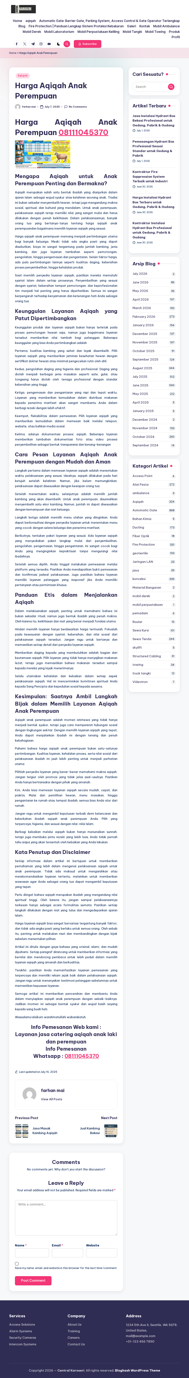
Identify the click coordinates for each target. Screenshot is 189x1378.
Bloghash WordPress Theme (137, 1370)
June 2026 (140, 282)
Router (137, 622)
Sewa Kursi (141, 630)
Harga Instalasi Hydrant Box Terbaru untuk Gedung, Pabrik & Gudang (153, 202)
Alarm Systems (20, 1331)
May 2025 (140, 394)
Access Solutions (22, 1324)
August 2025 (142, 368)
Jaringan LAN (143, 562)
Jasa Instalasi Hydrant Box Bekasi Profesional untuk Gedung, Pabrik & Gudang (154, 120)
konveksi (139, 579)
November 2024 (145, 428)
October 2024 (143, 437)
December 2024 (145, 420)
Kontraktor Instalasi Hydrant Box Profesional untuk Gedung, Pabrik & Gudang (152, 230)
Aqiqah (23, 75)
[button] (87, 44)
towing (138, 665)
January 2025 (143, 411)
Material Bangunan (147, 587)
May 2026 (140, 291)
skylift (137, 647)
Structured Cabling (147, 656)
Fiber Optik (141, 536)
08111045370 (83, 132)
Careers (74, 1338)
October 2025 (143, 351)
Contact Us (76, 1344)
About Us (75, 1324)
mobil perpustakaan (148, 605)
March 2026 (142, 308)
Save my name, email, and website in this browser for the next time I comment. (66, 1268)
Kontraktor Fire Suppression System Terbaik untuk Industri (150, 176)
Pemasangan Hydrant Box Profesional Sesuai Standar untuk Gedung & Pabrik (153, 148)
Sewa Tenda (142, 639)
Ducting (138, 527)
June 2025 (140, 385)
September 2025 (145, 359)
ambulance (141, 493)
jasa (136, 570)
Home (12, 53)
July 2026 (140, 274)
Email (57, 1245)
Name (21, 1245)
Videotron (140, 682)
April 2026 (141, 299)
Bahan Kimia (142, 519)
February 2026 (144, 317)
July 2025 (140, 377)
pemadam (140, 613)
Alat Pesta (141, 485)
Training (74, 1331)
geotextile (140, 553)
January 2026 (143, 325)
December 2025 (145, 334)
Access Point (142, 476)
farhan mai (52, 1090)
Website (92, 1245)
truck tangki (142, 673)
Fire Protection (144, 544)
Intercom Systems (22, 1344)
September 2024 (145, 445)
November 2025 (145, 342)
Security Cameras (22, 1338)
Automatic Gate (145, 510)
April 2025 (141, 402)
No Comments (78, 106)
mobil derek (141, 596)
